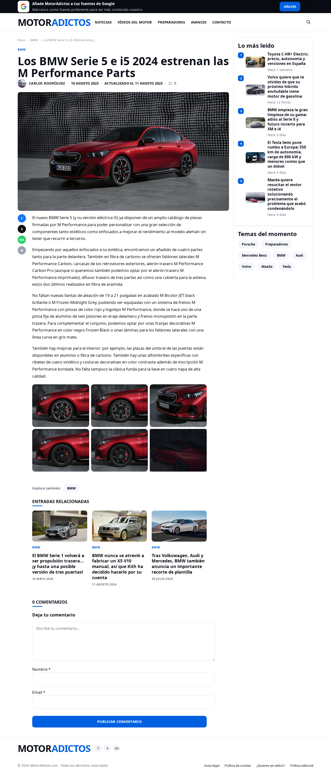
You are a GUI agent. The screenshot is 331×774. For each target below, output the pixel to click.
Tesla (287, 266)
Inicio (21, 40)
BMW (34, 40)
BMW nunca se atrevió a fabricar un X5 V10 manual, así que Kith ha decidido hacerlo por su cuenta (118, 566)
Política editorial (301, 765)
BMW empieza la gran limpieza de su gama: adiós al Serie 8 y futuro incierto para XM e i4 (288, 119)
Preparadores (171, 22)
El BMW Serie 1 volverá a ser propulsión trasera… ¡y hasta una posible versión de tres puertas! (58, 564)
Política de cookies (238, 765)
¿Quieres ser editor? (270, 765)
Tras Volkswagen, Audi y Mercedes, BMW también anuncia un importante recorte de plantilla (178, 564)
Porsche (248, 244)
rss (117, 748)
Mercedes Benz (254, 255)
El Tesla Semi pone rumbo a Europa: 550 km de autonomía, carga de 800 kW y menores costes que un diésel (287, 154)
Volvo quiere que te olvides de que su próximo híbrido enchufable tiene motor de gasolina (286, 87)
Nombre (41, 669)
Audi (299, 255)
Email (38, 692)
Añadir (290, 6)
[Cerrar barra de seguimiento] (308, 6)
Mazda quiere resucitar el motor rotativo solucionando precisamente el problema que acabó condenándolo (287, 194)
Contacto (221, 22)
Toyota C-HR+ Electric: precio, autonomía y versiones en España (288, 59)
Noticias (103, 22)
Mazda (266, 266)
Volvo (246, 266)
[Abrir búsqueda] (308, 22)
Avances (198, 22)
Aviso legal (211, 765)
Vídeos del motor (135, 22)
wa (21, 240)
